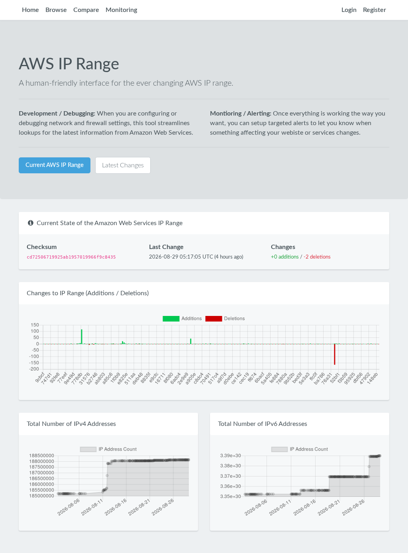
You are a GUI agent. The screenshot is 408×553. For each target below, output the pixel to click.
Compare (86, 10)
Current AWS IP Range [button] (55, 165)
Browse (56, 10)
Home (30, 10)
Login (349, 10)
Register (374, 10)
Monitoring (121, 10)
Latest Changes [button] (123, 165)
